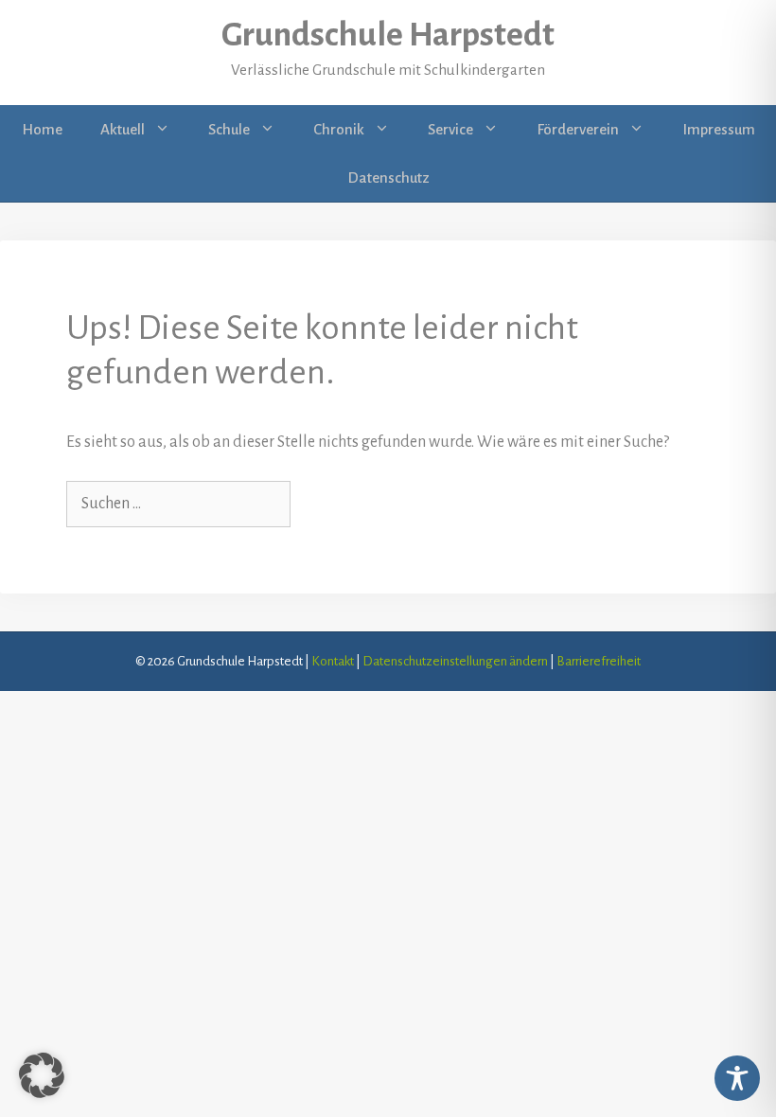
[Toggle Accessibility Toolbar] (737, 1078)
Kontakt (332, 661)
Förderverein (578, 129)
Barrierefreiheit (598, 661)
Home (42, 129)
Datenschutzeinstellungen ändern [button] (455, 661)
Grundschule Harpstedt (388, 35)
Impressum (718, 129)
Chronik (338, 129)
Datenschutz (388, 177)
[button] (167, 129)
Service (450, 129)
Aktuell (122, 129)
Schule (229, 129)
